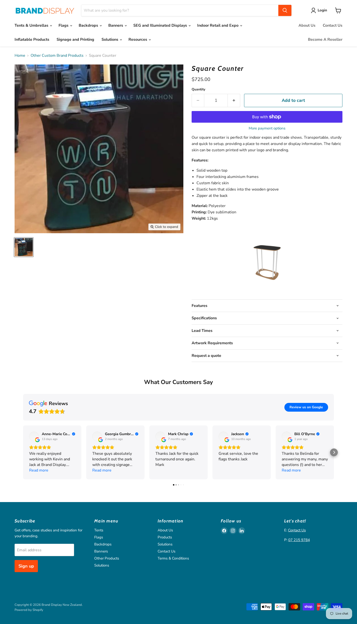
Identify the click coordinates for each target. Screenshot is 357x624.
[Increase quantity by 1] (234, 100)
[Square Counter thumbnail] (23, 247)
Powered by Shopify (29, 610)
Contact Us (332, 25)
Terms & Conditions (173, 558)
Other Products (106, 558)
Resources (138, 39)
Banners (116, 25)
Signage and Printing (75, 39)
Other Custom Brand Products (57, 55)
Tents (98, 530)
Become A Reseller (325, 39)
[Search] (284, 10)
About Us (306, 25)
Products (165, 537)
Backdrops (89, 25)
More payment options (267, 128)
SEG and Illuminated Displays (160, 25)
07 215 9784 (299, 539)
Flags (64, 25)
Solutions (110, 39)
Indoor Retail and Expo (218, 25)
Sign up (26, 566)
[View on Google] (34, 436)
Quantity (198, 89)
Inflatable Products (32, 39)
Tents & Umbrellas (32, 25)
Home (20, 55)
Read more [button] (38, 470)
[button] (23, 452)
